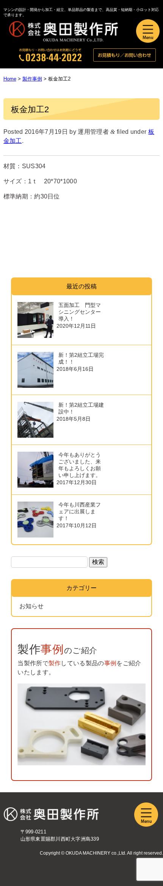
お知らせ (31, 606)
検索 (98, 562)
